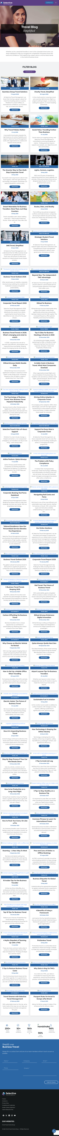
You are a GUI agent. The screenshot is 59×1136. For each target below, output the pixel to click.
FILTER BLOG (29, 71)
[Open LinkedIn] (9, 1115)
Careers (4, 1099)
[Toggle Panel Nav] (55, 3)
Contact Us (49, 2)
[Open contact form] (54, 1131)
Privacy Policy (5, 1103)
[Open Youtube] (15, 1115)
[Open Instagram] (12, 1115)
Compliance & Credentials (8, 1105)
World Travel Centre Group (8, 1124)
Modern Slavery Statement (8, 1107)
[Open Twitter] (6, 1115)
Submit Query (51, 1082)
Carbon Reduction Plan (7, 1109)
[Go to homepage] (6, 3)
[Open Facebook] (3, 1115)
